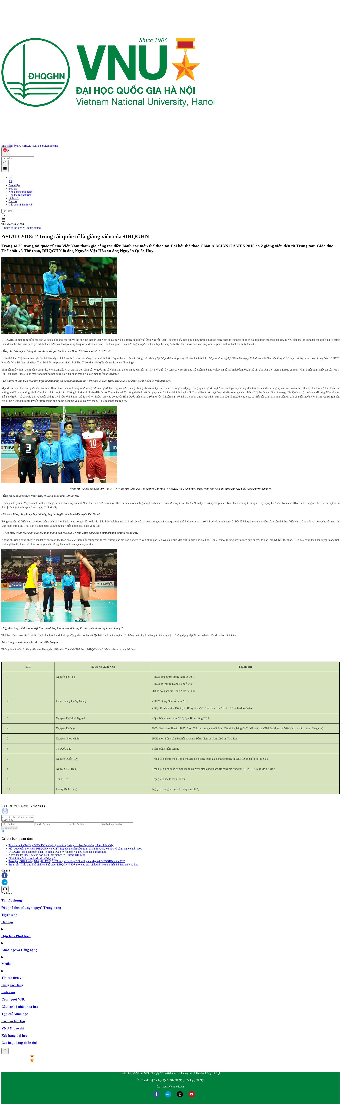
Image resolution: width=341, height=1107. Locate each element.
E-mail (33, 145)
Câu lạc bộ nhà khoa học (19, 1007)
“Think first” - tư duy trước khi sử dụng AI (32, 858)
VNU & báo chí (12, 1028)
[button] (170, 875)
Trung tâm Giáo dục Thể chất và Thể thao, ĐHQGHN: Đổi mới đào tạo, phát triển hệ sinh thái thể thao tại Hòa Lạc (73, 864)
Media (6, 964)
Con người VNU (13, 999)
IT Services (43, 145)
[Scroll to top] (5, 1051)
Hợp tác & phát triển (20, 194)
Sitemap (53, 145)
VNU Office (22, 145)
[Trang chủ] (108, 142)
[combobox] (6, 151)
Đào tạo (13, 188)
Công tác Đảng (12, 985)
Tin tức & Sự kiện (12, 227)
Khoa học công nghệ (20, 191)
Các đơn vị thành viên (21, 204)
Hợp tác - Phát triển (16, 936)
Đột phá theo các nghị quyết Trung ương (31, 907)
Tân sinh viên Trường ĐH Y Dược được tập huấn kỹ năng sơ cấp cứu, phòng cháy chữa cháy (61, 845)
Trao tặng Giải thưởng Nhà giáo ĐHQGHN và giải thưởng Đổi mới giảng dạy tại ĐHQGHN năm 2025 (67, 861)
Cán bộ (13, 201)
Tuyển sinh (9, 915)
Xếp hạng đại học (14, 1035)
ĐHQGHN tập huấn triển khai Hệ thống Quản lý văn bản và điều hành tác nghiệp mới (57, 851)
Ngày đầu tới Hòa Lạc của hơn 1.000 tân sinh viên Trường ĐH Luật (47, 854)
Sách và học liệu (13, 1021)
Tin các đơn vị (11, 978)
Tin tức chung (33, 227)
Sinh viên (14, 198)
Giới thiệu (14, 185)
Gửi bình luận (10, 828)
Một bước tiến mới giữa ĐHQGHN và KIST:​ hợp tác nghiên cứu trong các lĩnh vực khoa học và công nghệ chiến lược (75, 848)
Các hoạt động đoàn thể (19, 1043)
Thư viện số (8, 145)
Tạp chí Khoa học (14, 1014)
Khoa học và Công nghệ (19, 950)
